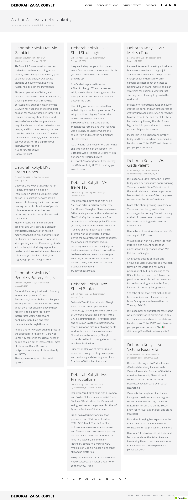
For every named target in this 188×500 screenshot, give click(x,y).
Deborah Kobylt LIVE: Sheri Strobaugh (89, 50)
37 (100, 478)
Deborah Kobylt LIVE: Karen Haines (33, 169)
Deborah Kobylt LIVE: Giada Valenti (145, 162)
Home (13, 25)
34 (80, 478)
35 (86, 478)
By (22, 61)
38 (107, 478)
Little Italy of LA (38, 58)
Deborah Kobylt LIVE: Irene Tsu (89, 184)
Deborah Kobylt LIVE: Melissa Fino (145, 50)
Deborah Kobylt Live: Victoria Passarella (145, 347)
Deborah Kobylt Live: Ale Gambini (36, 50)
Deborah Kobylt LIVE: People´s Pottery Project (36, 275)
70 (119, 478)
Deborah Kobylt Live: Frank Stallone (89, 377)
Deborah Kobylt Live (23, 58)
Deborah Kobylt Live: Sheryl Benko (89, 286)
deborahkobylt (59, 19)
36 (93, 478)
